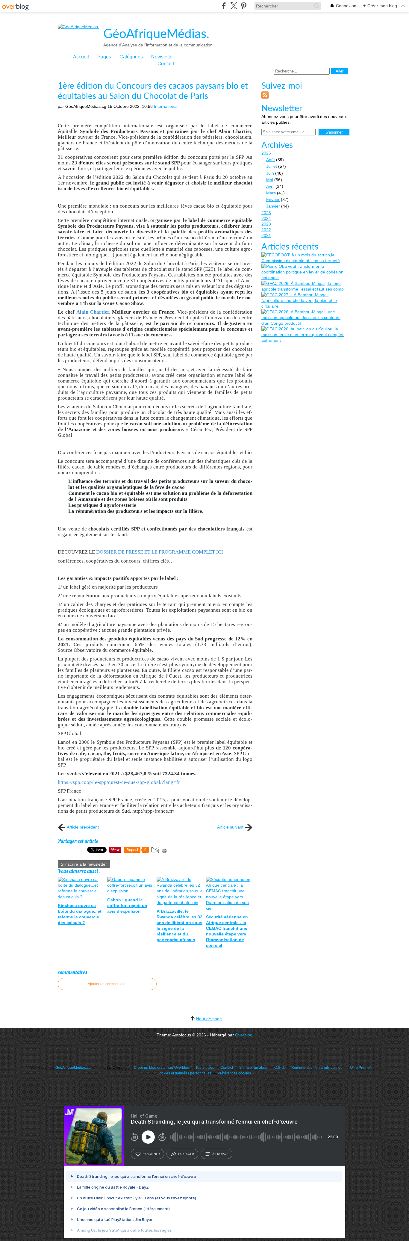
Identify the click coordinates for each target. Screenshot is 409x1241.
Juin (270, 173)
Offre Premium (361, 1067)
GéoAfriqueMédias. (156, 34)
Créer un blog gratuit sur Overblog (161, 1067)
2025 (266, 212)
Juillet (271, 166)
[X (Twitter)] (233, 5)
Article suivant (230, 827)
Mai (269, 179)
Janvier (273, 206)
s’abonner (151, 1154)
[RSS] (265, 97)
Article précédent (83, 827)
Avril (270, 186)
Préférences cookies (234, 1073)
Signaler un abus (253, 1067)
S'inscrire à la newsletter (84, 864)
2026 (266, 153)
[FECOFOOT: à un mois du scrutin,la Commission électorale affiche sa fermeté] (304, 258)
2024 (266, 218)
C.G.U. (279, 1067)
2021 (266, 235)
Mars (271, 193)
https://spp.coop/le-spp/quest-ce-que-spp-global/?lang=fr (119, 782)
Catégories (131, 56)
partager (186, 1154)
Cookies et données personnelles (184, 1073)
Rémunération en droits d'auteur (317, 1067)
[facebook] (224, 5)
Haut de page (209, 1018)
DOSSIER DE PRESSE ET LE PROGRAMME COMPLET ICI (159, 552)
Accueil (81, 56)
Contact (165, 63)
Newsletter (162, 56)
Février (273, 199)
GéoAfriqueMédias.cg (73, 1067)
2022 (266, 229)
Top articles (205, 1067)
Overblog (243, 1035)
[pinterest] (243, 5)
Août (270, 159)
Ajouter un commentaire (107, 984)
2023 (266, 224)
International (166, 106)
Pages (104, 56)
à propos (220, 1154)
